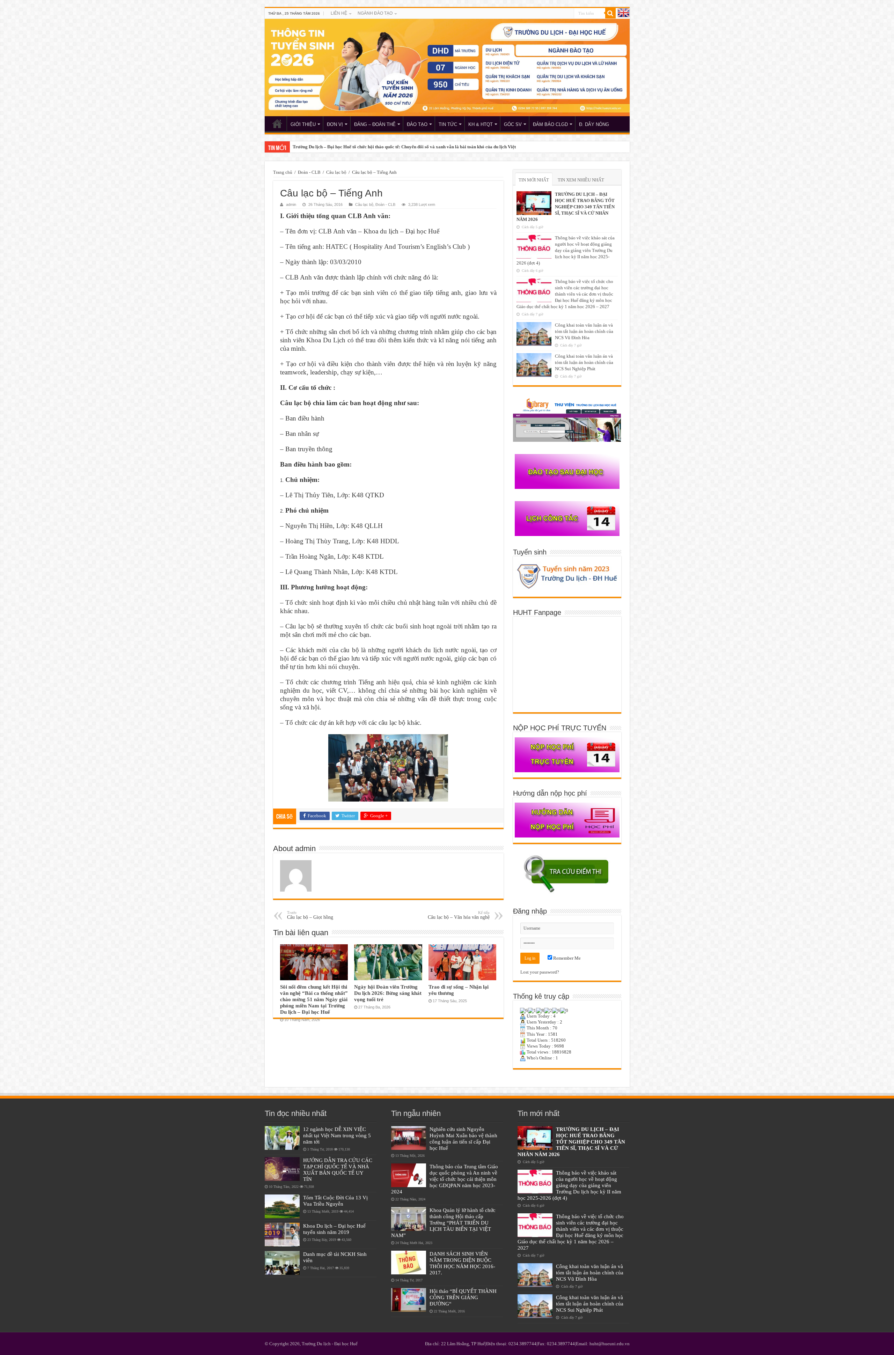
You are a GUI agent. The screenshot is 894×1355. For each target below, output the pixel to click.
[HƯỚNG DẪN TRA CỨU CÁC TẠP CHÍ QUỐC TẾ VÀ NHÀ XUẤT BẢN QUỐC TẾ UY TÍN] (282, 1169)
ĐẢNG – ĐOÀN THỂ (375, 124)
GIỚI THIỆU (303, 124)
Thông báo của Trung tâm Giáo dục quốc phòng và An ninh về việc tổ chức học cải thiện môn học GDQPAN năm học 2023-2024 (444, 1178)
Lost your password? (539, 972)
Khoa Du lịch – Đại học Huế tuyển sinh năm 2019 (334, 1229)
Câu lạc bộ (336, 172)
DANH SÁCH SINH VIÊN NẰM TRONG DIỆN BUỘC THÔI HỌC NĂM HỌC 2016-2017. (462, 1263)
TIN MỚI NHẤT (534, 180)
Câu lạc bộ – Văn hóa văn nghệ (459, 915)
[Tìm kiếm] (610, 13)
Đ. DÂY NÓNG (594, 124)
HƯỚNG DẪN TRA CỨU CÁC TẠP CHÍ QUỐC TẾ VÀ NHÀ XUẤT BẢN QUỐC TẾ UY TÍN (337, 1169)
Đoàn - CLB (309, 172)
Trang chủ (282, 172)
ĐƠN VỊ (335, 124)
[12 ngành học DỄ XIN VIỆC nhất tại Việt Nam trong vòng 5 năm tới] (282, 1138)
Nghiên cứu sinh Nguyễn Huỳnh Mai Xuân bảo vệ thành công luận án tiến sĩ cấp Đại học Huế (463, 1138)
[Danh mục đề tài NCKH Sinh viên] (282, 1263)
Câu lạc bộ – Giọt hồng (310, 915)
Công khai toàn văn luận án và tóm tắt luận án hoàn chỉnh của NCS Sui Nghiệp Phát (584, 362)
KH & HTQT (480, 124)
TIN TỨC (448, 124)
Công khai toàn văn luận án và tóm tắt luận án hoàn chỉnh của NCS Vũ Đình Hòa (584, 331)
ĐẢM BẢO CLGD (550, 124)
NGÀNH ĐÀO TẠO (375, 13)
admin (291, 204)
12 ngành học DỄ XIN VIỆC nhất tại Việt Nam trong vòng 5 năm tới (337, 1135)
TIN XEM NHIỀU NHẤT (581, 180)
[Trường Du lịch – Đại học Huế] (447, 67)
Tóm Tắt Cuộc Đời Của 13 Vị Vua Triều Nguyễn (335, 1200)
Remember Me (566, 958)
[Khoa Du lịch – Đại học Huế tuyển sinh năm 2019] (282, 1234)
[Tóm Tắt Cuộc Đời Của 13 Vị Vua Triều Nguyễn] (282, 1206)
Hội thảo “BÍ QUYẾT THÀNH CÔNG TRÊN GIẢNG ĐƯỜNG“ (463, 1297)
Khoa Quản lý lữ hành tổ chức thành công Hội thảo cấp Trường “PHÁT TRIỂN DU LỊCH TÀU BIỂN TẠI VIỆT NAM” (443, 1222)
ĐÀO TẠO (417, 124)
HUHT (277, 123)
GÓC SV (513, 124)
